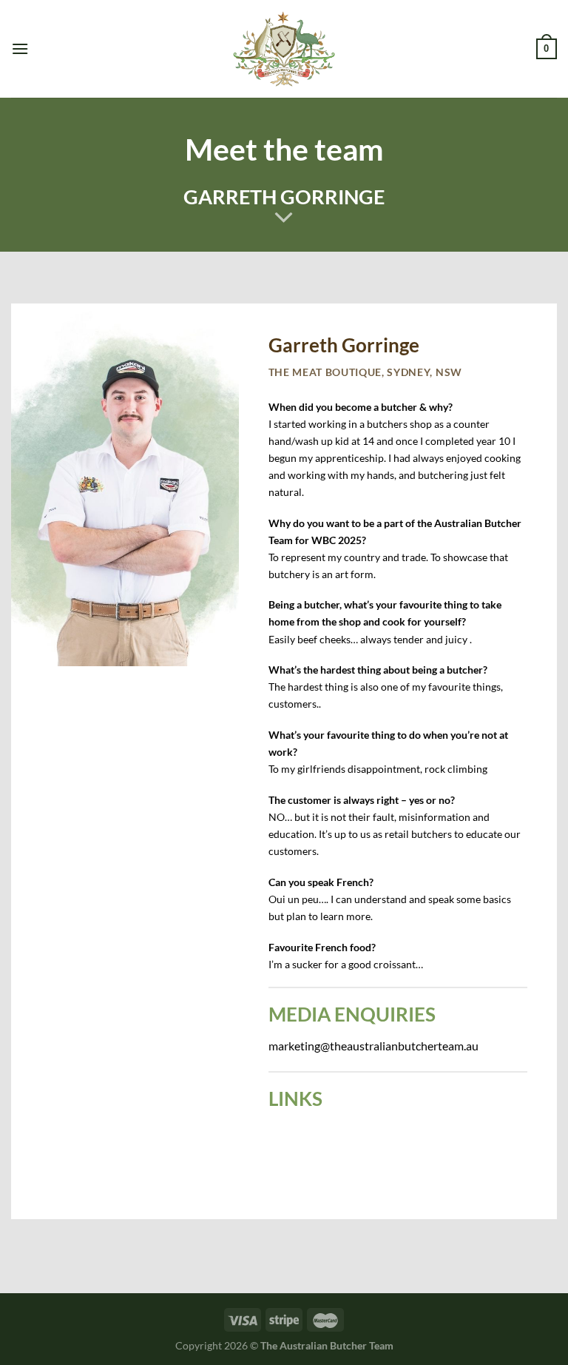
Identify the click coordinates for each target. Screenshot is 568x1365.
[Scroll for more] (284, 218)
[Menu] (20, 48)
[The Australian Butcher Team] (284, 49)
